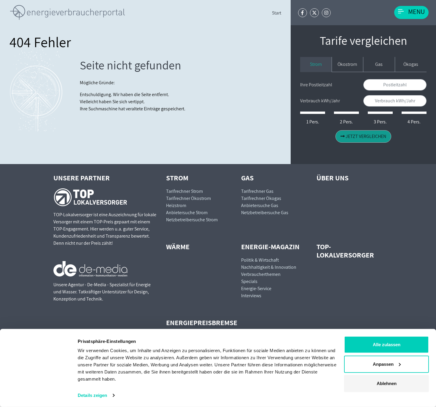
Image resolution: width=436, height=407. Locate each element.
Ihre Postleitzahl (316, 85)
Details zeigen (92, 395)
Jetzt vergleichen (365, 136)
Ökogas (410, 64)
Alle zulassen (386, 344)
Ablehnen (387, 383)
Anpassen (383, 363)
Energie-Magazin (270, 246)
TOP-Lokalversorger (345, 251)
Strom (316, 64)
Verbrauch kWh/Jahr (320, 101)
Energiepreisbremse (201, 322)
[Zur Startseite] (67, 12)
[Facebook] (302, 12)
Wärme (178, 246)
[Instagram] (326, 12)
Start (276, 13)
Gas (379, 64)
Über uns (332, 177)
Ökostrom (347, 64)
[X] (314, 12)
